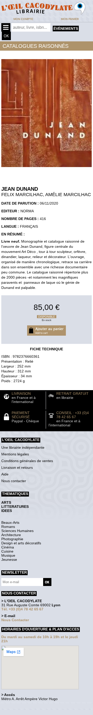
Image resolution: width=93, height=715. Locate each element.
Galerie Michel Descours (24, 712)
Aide (5, 474)
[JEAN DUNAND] (46, 168)
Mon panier (70, 19)
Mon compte (23, 19)
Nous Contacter (15, 620)
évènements (65, 28)
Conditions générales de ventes (27, 461)
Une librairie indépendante (22, 447)
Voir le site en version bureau (28, 706)
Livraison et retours (17, 467)
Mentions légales (15, 454)
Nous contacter (13, 481)
